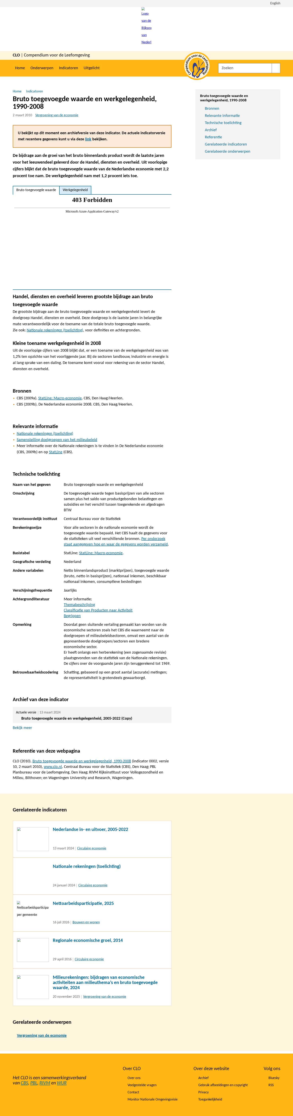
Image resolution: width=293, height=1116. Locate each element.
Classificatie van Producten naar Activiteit (98, 610)
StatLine (55, 452)
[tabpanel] (92, 242)
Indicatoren (68, 68)
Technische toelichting (223, 123)
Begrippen (72, 616)
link (88, 139)
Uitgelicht (92, 68)
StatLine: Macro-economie (60, 398)
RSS (271, 1085)
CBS (24, 1083)
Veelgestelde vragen (142, 1085)
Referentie (213, 137)
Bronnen (212, 109)
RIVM (44, 1083)
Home (20, 68)
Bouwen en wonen (86, 922)
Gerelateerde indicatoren (226, 145)
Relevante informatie (222, 116)
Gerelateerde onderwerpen (227, 152)
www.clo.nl (53, 767)
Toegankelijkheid (210, 1099)
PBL (33, 1083)
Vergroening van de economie (56, 115)
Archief (211, 130)
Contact (133, 1092)
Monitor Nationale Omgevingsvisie (153, 1099)
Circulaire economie (91, 848)
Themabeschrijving (79, 605)
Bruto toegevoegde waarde (36, 190)
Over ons (134, 1078)
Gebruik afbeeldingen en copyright (223, 1085)
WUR (62, 1083)
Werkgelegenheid (75, 190)
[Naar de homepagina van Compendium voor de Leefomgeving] (146, 29)
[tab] (36, 190)
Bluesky (273, 1078)
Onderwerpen (41, 68)
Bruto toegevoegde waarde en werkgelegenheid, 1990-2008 (81, 761)
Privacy (203, 1092)
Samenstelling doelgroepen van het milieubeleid (57, 440)
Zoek (276, 68)
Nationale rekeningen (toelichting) (55, 330)
